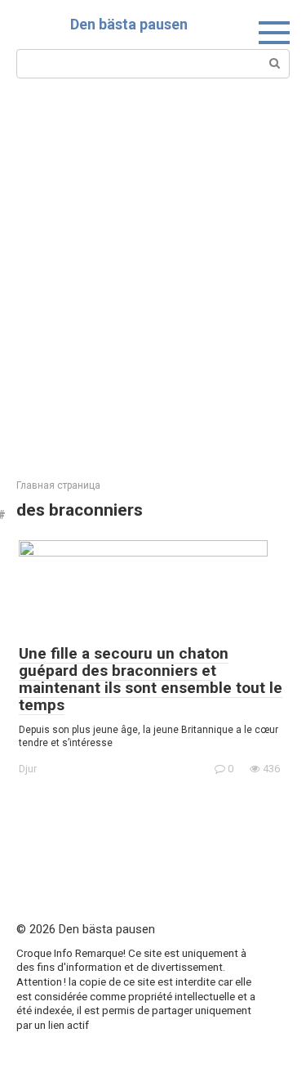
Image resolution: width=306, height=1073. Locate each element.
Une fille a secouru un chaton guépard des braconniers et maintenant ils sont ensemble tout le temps (150, 679)
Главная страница (58, 485)
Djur (28, 768)
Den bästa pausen (129, 24)
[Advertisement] (153, 276)
